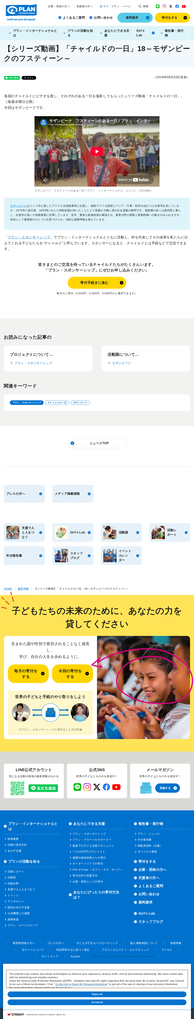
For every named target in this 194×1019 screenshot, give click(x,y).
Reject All (97, 994)
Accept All (97, 1002)
